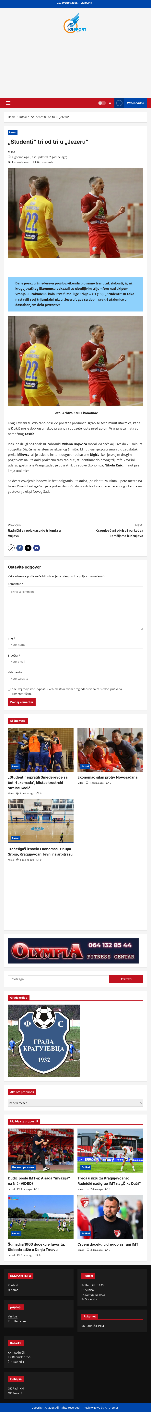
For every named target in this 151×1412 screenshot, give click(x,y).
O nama (13, 1290)
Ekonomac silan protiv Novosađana (107, 777)
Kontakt (13, 1285)
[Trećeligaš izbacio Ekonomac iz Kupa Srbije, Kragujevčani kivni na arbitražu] (41, 821)
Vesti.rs (12, 1316)
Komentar (15, 584)
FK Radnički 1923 (92, 1285)
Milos (11, 152)
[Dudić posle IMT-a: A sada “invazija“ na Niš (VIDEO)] (41, 1151)
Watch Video (135, 102)
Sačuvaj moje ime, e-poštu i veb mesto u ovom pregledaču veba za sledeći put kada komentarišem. (67, 691)
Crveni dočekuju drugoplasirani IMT (107, 1244)
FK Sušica (87, 1290)
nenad (11, 1189)
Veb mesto (15, 672)
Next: (119, 530)
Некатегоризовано (23, 1167)
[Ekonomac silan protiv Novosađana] (110, 750)
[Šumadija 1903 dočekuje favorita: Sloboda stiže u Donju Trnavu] (41, 1217)
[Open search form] (110, 103)
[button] (8, 103)
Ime (11, 638)
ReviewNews (92, 1407)
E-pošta (14, 655)
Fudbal (86, 1167)
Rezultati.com (17, 1321)
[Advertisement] (75, 64)
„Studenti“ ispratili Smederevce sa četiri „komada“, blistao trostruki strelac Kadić (37, 782)
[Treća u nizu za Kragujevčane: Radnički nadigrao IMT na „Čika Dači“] (110, 1151)
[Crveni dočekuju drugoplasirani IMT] (110, 1217)
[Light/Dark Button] (102, 103)
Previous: (34, 530)
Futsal (12, 132)
